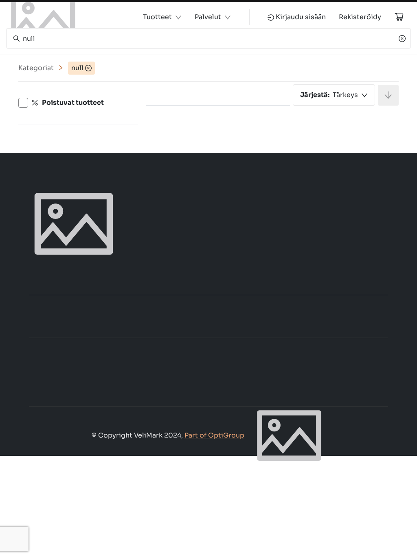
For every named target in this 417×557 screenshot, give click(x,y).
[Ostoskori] (399, 17)
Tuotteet (157, 17)
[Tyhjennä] (402, 38)
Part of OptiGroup (214, 435)
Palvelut (208, 17)
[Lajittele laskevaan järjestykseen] (388, 95)
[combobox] (334, 95)
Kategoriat (36, 68)
